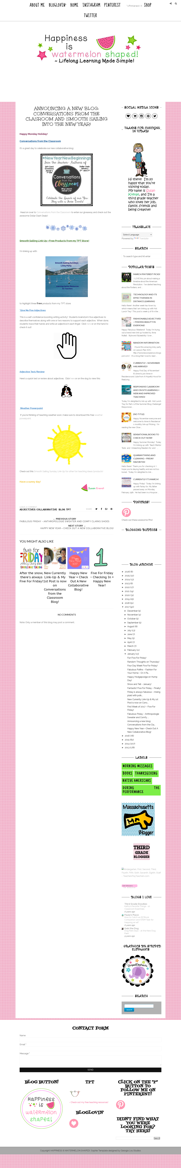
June (129, 634)
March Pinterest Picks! (146, 274)
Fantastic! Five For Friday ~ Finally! (144, 688)
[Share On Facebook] (101, 509)
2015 (127, 739)
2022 (127, 587)
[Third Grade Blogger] (141, 859)
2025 (127, 575)
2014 (127, 743)
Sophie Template (99, 1150)
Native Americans (137, 781)
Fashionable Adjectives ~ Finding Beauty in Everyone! (147, 322)
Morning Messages (138, 766)
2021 (127, 591)
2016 (127, 736)
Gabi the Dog (131, 928)
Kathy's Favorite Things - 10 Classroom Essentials (137, 907)
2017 (127, 607)
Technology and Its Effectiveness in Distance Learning (145, 297)
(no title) (138, 414)
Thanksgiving (146, 774)
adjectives (28, 509)
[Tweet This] (96, 509)
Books (127, 774)
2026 (127, 571)
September (133, 622)
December (132, 611)
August (131, 626)
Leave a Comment (28, 507)
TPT (68, 509)
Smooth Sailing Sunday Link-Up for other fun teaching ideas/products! (68, 471)
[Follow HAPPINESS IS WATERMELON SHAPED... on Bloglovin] (129, 887)
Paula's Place (131, 915)
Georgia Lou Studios (131, 1150)
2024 (127, 579)
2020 (127, 595)
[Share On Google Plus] (106, 509)
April (129, 642)
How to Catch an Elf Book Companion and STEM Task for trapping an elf (138, 920)
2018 (127, 603)
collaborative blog (50, 509)
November (132, 614)
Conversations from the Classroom (54, 212)
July (129, 630)
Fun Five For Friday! (136, 658)
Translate (143, 238)
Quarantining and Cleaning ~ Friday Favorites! (144, 458)
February (131, 650)
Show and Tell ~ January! (139, 684)
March (130, 646)
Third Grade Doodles (135, 904)
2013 (127, 747)
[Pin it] (111, 509)
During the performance (141, 790)
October (131, 618)
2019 (127, 599)
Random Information (146, 342)
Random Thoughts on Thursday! (143, 662)
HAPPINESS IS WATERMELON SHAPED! (70, 1150)
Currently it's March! (146, 479)
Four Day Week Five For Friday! (142, 665)
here (89, 324)
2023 (127, 583)
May (129, 638)
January (131, 654)
